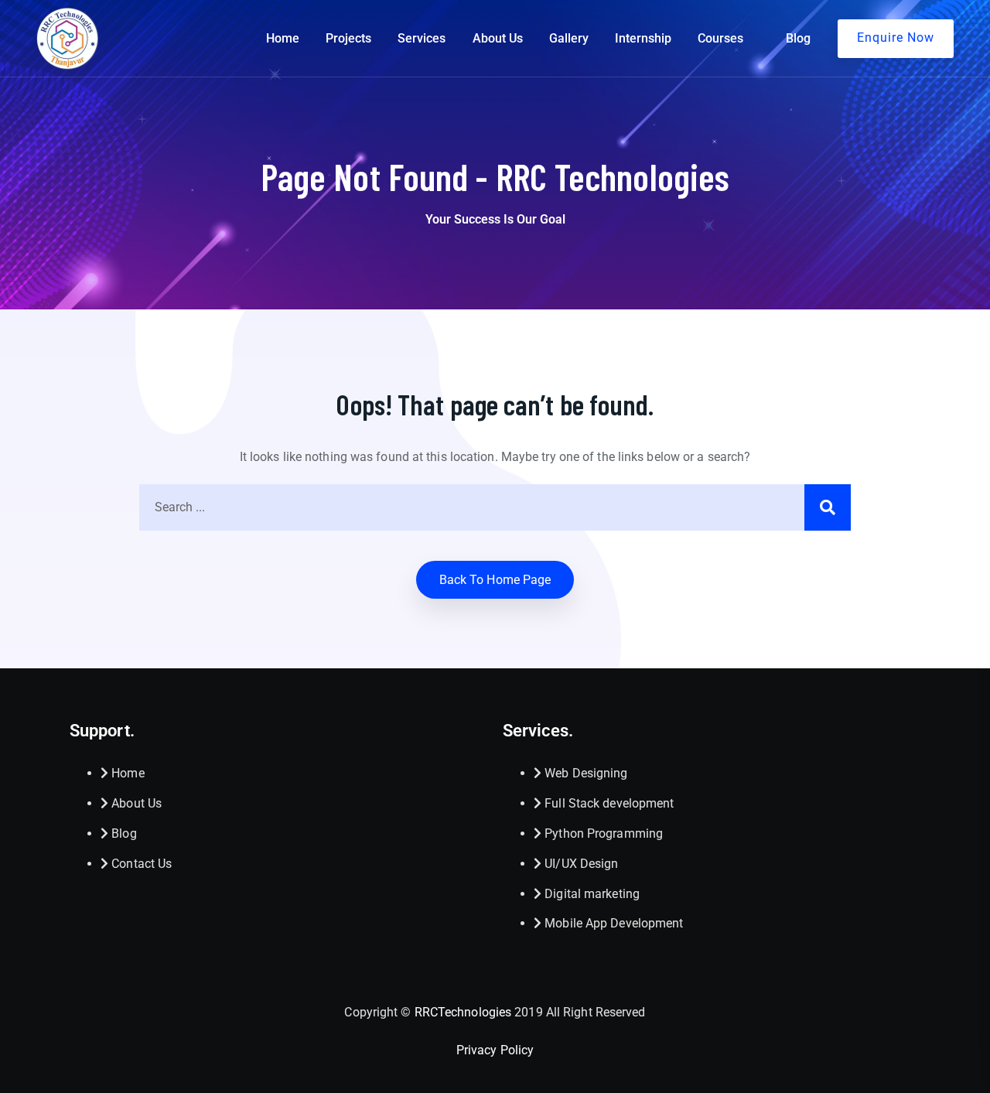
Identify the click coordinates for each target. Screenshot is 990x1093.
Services (422, 38)
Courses (720, 38)
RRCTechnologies (463, 1012)
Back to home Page (495, 579)
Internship (643, 38)
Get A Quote (896, 38)
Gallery (569, 38)
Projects (348, 38)
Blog (798, 38)
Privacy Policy (495, 1050)
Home (282, 38)
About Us (498, 38)
